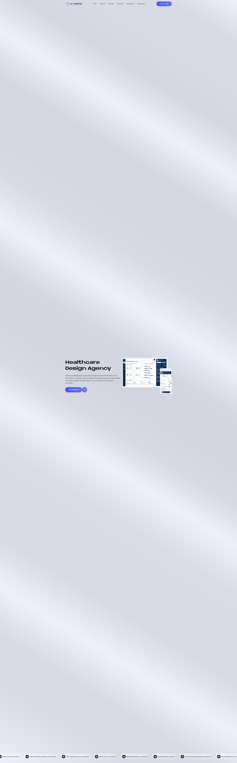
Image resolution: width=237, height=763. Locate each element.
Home (94, 4)
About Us (102, 4)
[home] (73, 4)
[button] (120, 3)
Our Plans (111, 4)
